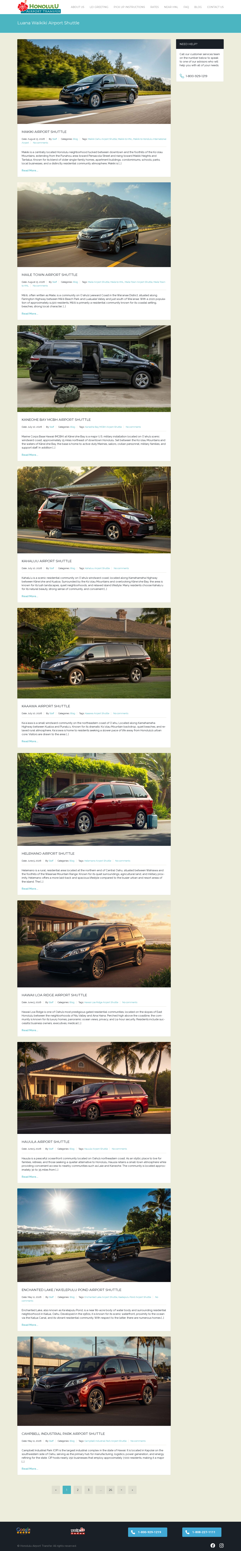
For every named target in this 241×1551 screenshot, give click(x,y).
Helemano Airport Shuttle (48, 853)
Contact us (215, 7)
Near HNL (171, 7)
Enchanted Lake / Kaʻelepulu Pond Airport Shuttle (71, 1290)
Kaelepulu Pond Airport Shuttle (134, 1297)
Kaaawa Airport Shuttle (46, 706)
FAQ (186, 7)
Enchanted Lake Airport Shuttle (101, 1297)
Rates (154, 7)
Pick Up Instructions (129, 7)
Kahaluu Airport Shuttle (47, 561)
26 (110, 1490)
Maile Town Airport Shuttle (49, 275)
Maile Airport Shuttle (98, 282)
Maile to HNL (117, 282)
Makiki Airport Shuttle (44, 132)
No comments (40, 142)
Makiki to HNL (125, 139)
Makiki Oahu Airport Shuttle (102, 139)
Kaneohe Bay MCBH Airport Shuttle (56, 420)
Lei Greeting (99, 7)
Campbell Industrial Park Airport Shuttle (63, 1434)
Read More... (30, 170)
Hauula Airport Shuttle (46, 1142)
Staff (54, 139)
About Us (77, 7)
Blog (198, 7)
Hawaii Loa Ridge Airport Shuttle (54, 995)
